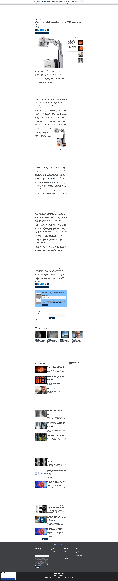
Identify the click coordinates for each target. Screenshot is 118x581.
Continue (52, 318)
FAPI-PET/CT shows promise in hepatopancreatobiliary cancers (55, 506)
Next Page (45, 539)
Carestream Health (44, 175)
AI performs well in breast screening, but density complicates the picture (56, 518)
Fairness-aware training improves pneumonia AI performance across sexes (56, 424)
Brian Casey (37, 26)
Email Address (45, 295)
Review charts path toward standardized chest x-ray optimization (72, 59)
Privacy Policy (46, 577)
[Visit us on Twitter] (57, 575)
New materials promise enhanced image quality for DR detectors (52, 341)
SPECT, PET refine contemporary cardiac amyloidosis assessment (72, 41)
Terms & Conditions (59, 577)
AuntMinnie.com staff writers (53, 531)
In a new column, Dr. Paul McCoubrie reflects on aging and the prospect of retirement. (56, 391)
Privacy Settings (52, 577)
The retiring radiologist (72, 52)
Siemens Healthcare (51, 178)
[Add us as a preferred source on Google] (48, 30)
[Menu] (83, 1)
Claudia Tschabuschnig (52, 414)
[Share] (38, 30)
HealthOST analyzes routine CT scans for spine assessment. (56, 477)
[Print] (36, 30)
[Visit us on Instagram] (62, 575)
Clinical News (38, 19)
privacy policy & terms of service (56, 302)
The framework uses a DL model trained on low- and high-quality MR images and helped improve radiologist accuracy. (56, 439)
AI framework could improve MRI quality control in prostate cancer (56, 434)
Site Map (69, 577)
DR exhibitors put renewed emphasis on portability (40, 341)
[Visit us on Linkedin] (60, 575)
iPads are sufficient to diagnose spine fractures (64, 341)
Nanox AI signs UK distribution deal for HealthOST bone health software (56, 472)
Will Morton (50, 484)
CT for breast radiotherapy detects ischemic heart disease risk (56, 482)
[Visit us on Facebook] (55, 575)
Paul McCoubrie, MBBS (52, 388)
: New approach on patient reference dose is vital (76, 341)
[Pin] (45, 30)
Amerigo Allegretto (51, 379)
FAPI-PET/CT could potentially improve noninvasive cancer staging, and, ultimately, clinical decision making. (56, 511)
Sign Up (44, 305)
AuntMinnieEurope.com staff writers (54, 474)
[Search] (81, 1)
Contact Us (65, 577)
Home (73, 577)
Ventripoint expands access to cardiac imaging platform (55, 529)
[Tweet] (43, 30)
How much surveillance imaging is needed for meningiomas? (72, 47)
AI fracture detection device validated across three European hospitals (56, 460)
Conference (37, 339)
